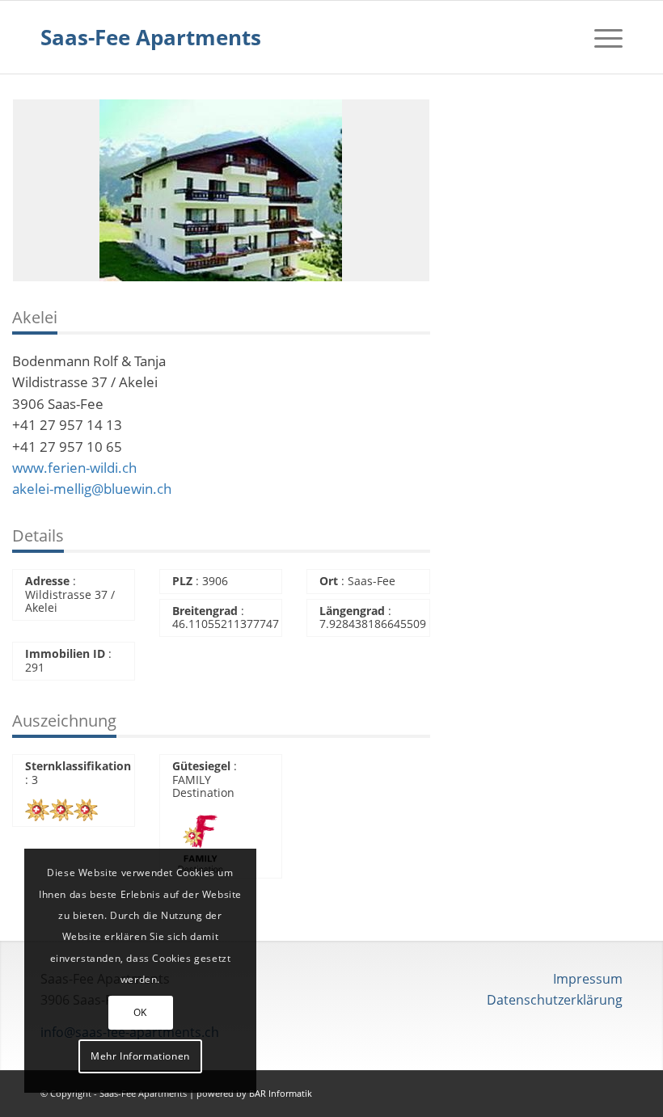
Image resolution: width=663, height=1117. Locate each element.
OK (140, 1012)
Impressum (588, 979)
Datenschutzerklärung (555, 1000)
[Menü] (600, 37)
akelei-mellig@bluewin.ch (91, 488)
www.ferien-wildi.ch (74, 467)
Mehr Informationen (140, 1056)
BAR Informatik (280, 1093)
